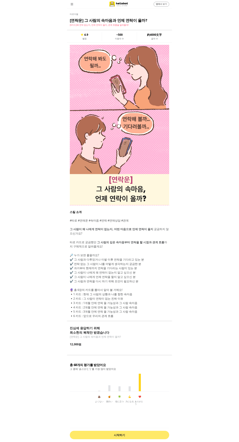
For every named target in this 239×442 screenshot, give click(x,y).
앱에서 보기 (161, 3)
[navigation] (77, 4)
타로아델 (74, 14)
